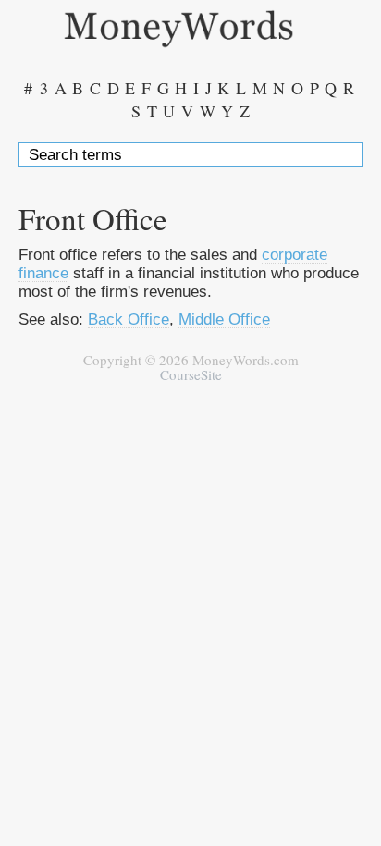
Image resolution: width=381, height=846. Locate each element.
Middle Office (224, 319)
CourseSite (191, 374)
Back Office (128, 319)
